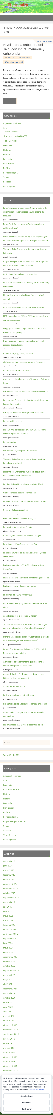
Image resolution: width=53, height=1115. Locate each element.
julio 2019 (7, 1043)
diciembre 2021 (10, 988)
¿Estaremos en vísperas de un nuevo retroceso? (24, 361)
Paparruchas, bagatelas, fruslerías (18, 353)
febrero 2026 (9, 874)
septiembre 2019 (11, 1034)
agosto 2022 (9, 975)
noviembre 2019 (10, 1029)
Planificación (8, 163)
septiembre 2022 (11, 970)
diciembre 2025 (10, 884)
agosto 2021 (9, 993)
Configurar (26, 1109)
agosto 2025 (9, 902)
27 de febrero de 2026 (14, 62)
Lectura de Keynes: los (19, 586)
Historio (6, 154)
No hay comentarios (44, 41)
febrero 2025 (9, 924)
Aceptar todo (27, 1096)
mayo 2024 (8, 947)
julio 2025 (7, 906)
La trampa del (17, 594)
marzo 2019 (8, 1047)
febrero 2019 (9, 1052)
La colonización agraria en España (17, 527)
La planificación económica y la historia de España (24, 501)
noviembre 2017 (10, 1070)
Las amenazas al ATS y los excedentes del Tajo (24, 724)
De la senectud (9, 442)
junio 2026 (8, 865)
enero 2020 (8, 1020)
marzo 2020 (8, 1016)
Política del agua (10, 172)
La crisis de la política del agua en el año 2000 (23, 484)
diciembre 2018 (10, 1057)
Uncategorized (9, 186)
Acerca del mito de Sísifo (14, 686)
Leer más (10, 100)
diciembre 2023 (10, 956)
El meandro (17, 4)
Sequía (6, 177)
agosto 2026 (9, 861)
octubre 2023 (9, 961)
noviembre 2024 (10, 934)
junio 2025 (8, 911)
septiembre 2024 (11, 938)
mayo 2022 (8, 979)
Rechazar (26, 1102)
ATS (5, 127)
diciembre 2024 (10, 929)
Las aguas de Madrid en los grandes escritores (23, 412)
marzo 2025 (8, 920)
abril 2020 (7, 1011)
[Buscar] (46, 742)
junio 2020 (8, 1007)
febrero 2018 (9, 1061)
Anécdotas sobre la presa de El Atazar (20, 615)
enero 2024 (8, 952)
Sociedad (7, 181)
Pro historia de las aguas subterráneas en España (25, 703)
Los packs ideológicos (12, 421)
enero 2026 (8, 879)
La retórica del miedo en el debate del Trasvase (23, 307)
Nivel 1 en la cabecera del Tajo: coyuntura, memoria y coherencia (23, 49)
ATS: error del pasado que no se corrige (20, 274)
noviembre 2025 (10, 888)
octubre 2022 (9, 965)
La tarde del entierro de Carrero (17, 370)
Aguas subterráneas (12, 123)
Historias (7, 149)
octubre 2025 (9, 893)
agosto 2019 (9, 1038)
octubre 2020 (9, 997)
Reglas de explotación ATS (15, 136)
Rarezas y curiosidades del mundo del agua (22, 535)
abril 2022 (7, 984)
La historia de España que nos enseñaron (21, 544)
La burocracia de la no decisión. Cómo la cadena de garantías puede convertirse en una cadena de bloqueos (25, 211)
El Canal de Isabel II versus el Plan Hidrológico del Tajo (26, 577)
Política (6, 168)
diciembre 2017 (10, 1066)
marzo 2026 (8, 870)
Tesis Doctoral (10, 140)
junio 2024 (8, 943)
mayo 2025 (8, 915)
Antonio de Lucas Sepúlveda (19, 57)
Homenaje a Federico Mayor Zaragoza (19, 518)
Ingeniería (7, 159)
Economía (7, 145)
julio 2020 (7, 1002)
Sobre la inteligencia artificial (15, 509)
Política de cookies (37, 1089)
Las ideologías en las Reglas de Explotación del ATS (25, 391)
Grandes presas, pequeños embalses (19, 492)
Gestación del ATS (12, 131)
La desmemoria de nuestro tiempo (18, 695)
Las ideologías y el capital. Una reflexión (20, 450)
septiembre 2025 (11, 897)
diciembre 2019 (10, 1025)
